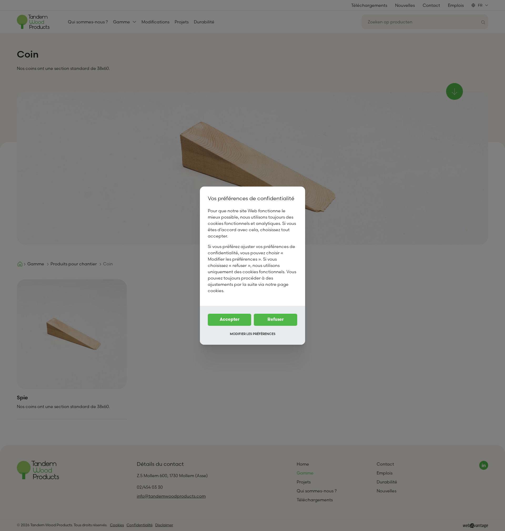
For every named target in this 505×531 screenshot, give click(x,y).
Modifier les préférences (252, 334)
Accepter (229, 320)
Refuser (275, 320)
